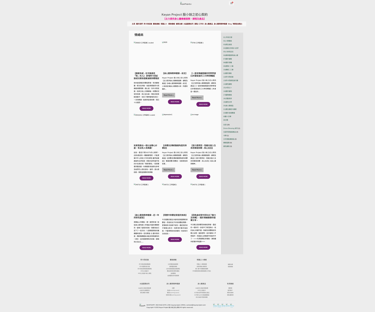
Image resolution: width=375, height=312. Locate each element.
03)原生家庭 (227, 44)
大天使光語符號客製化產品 (201, 292)
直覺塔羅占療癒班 (202, 266)
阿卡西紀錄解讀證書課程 (145, 269)
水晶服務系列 (145, 284)
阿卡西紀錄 (145, 260)
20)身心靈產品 (228, 105)
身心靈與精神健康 (173, 284)
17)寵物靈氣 (227, 95)
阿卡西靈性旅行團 (145, 266)
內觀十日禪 (227, 116)
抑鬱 (173, 288)
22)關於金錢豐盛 (229, 113)
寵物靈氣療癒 (173, 266)
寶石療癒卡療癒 (144, 292)
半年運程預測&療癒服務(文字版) (201, 271)
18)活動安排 (227, 98)
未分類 (225, 120)
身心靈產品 (202, 284)
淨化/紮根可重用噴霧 (202, 297)
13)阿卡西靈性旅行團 (230, 80)
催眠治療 (230, 264)
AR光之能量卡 (145, 271)
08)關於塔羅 (227, 62)
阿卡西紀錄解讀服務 (144, 264)
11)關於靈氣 (227, 73)
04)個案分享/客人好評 (230, 48)
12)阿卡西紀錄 (228, 77)
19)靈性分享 (227, 102)
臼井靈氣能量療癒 (173, 264)
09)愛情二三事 (228, 66)
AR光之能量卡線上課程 (144, 273)
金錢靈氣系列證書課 (173, 275)
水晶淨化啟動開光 (145, 290)
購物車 (230, 288)
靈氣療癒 (173, 260)
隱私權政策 (230, 295)
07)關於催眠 (227, 59)
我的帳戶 (230, 290)
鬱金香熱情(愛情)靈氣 (173, 271)
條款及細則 (230, 292)
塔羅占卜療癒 (202, 260)
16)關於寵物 (227, 91)
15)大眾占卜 (227, 87)
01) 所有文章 (227, 37)
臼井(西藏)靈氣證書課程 (173, 269)
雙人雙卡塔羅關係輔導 (201, 269)
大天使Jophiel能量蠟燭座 (201, 295)
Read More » (169, 95)
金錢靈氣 (173, 273)
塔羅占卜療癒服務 (202, 264)
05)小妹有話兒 (228, 52)
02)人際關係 (227, 41)
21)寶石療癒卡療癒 (230, 109)
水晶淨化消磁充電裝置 (144, 288)
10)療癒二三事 (228, 69)
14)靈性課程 (227, 84)
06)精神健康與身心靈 (230, 55)
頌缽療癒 (230, 266)
